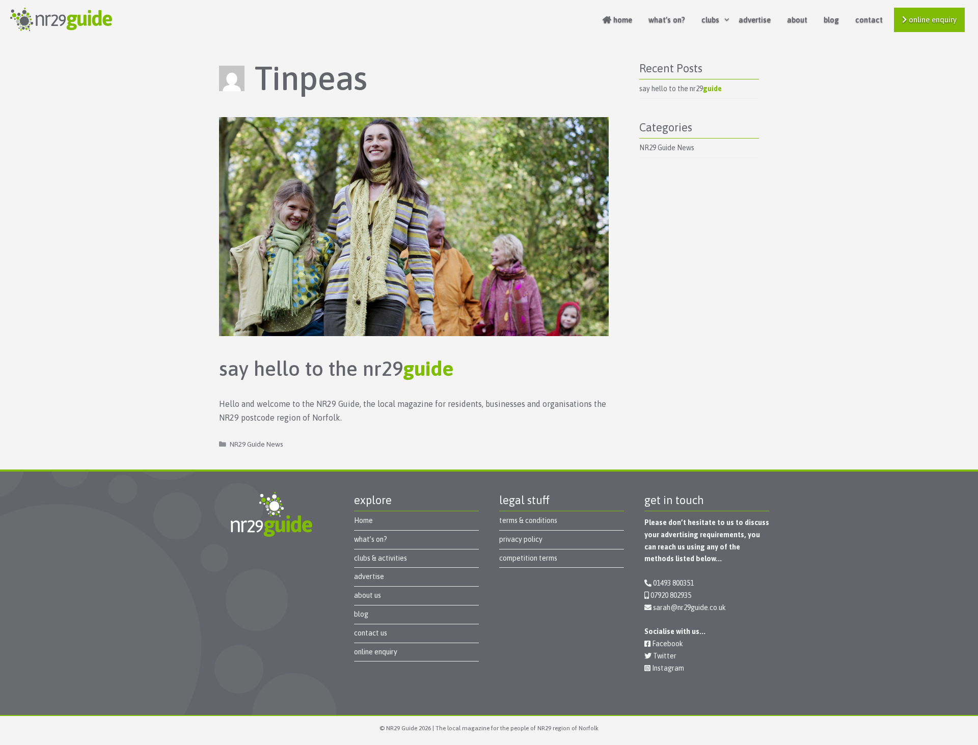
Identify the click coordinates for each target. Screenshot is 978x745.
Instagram (667, 668)
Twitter (663, 656)
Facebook (666, 644)
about (797, 19)
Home (363, 520)
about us (367, 595)
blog (831, 19)
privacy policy (520, 539)
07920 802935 (670, 595)
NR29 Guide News (256, 444)
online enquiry (932, 19)
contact (869, 19)
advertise (755, 19)
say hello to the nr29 (336, 368)
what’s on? (666, 19)
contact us (370, 633)
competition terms (528, 558)
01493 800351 (673, 583)
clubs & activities (380, 558)
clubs (710, 19)
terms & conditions (528, 520)
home (621, 19)
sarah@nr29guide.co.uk (689, 607)
